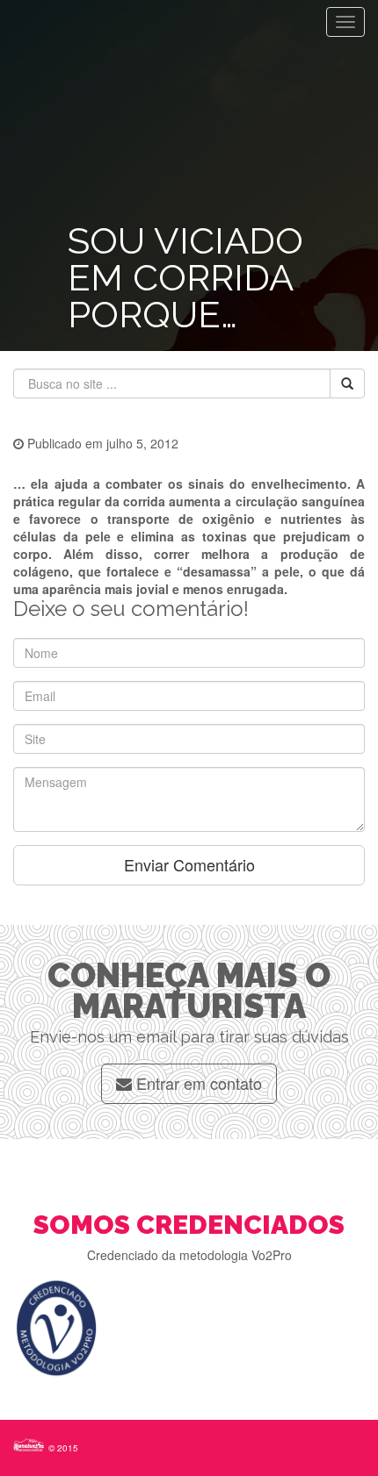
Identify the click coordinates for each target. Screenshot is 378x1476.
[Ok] (347, 383)
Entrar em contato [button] (197, 1082)
